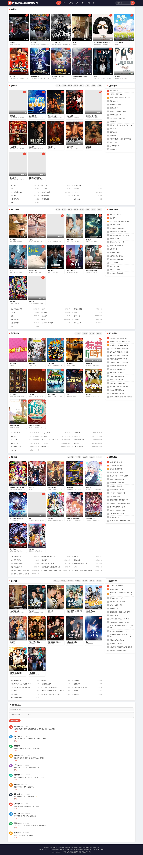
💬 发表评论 (14, 720)
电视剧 (71, 3)
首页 (58, 3)
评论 (94, 3)
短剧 (88, 3)
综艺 (77, 3)
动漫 (82, 3)
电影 (64, 3)
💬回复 (15, 731)
